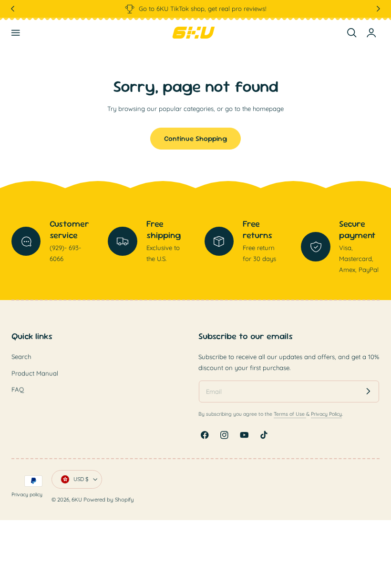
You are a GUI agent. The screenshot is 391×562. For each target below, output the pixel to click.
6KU (77, 499)
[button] (15, 32)
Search (21, 357)
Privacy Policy (326, 414)
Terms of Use (290, 414)
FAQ (17, 389)
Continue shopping (195, 138)
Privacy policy (26, 494)
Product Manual (34, 373)
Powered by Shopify (108, 499)
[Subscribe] (368, 391)
